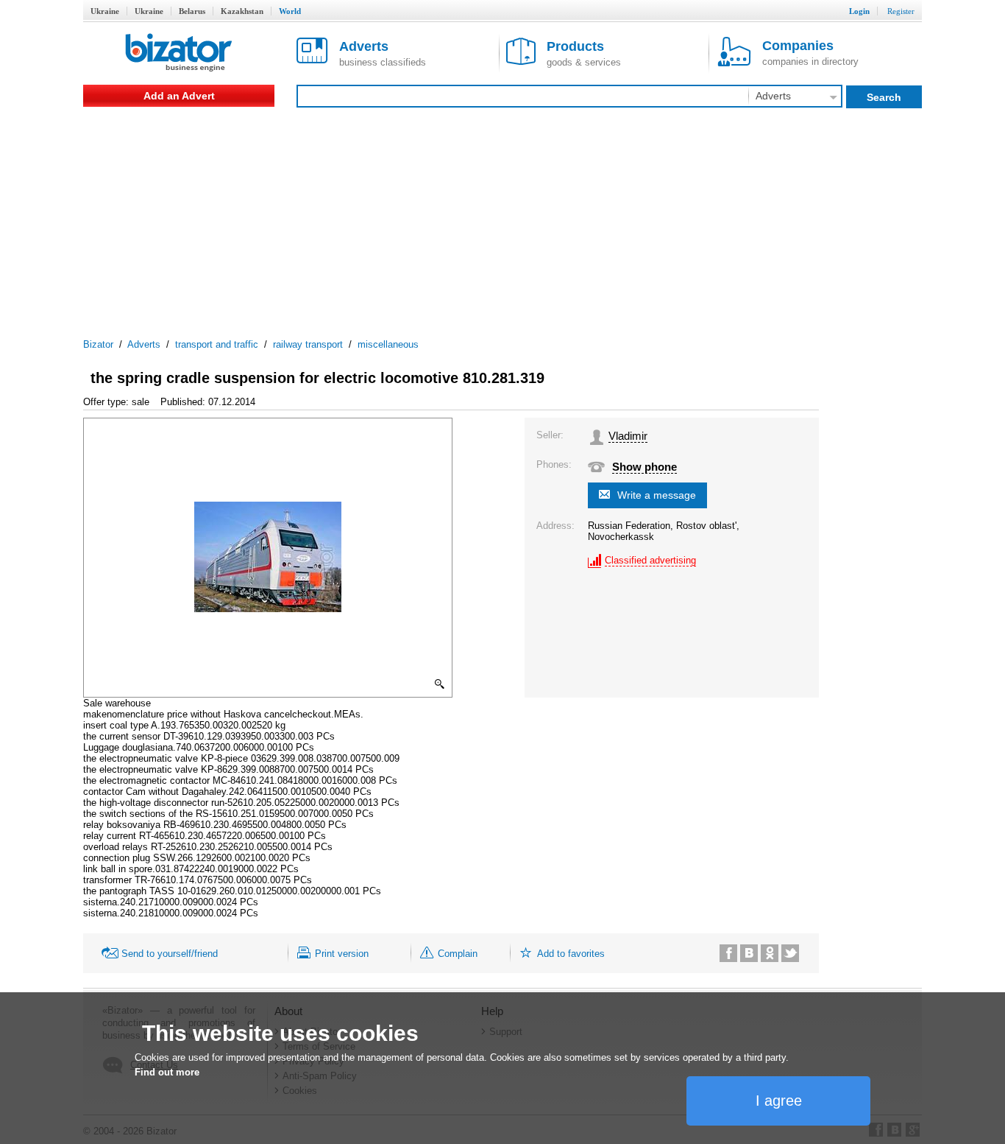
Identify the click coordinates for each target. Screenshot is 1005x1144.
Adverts (143, 344)
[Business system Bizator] (178, 53)
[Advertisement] (502, 217)
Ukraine (104, 11)
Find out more (167, 1072)
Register (901, 11)
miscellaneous (388, 344)
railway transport (308, 344)
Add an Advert (179, 96)
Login (859, 11)
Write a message (656, 495)
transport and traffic (216, 344)
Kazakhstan (242, 11)
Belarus (192, 11)
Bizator (98, 344)
